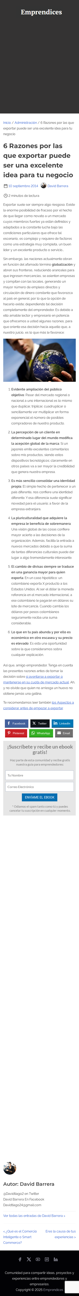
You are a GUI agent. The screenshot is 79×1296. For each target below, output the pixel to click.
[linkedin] (56, 1261)
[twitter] (29, 1261)
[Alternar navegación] (39, 25)
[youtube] (38, 1261)
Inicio (7, 123)
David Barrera (58, 186)
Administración (26, 123)
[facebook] (20, 1261)
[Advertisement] (39, 71)
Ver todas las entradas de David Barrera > (34, 1216)
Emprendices (53, 1290)
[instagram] (47, 1261)
